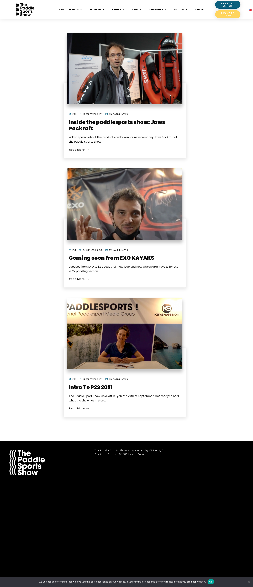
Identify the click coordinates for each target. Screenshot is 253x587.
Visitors (179, 9)
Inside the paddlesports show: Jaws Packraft (117, 125)
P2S (74, 114)
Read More (77, 150)
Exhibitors (156, 9)
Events (116, 9)
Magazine (114, 114)
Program (95, 9)
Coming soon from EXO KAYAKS (111, 258)
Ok (210, 581)
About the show (69, 9)
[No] (248, 582)
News (135, 9)
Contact (201, 9)
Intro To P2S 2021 (90, 387)
